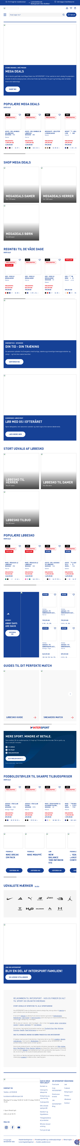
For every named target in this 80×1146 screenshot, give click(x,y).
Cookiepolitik (44, 1102)
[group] (13, 854)
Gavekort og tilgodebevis (44, 1113)
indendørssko (17, 1041)
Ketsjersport (68, 1092)
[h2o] (30, 909)
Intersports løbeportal (44, 1091)
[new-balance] (40, 899)
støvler (22, 1025)
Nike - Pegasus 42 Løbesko (11, 563)
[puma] (30, 899)
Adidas (63, 1046)
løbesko (23, 1016)
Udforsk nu (12, 633)
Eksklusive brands (56, 1095)
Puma (27, 1048)
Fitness (66, 1095)
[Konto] (67, 8)
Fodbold (67, 1088)
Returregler (68, 1140)
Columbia (16, 1030)
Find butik (55, 1084)
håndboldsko (34, 1041)
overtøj (52, 1023)
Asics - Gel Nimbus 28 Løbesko (33, 132)
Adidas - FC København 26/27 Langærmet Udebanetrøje (67, 612)
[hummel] (20, 909)
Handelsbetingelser (26, 1140)
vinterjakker (62, 1023)
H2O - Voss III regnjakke (10, 277)
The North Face (49, 1028)
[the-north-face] (60, 899)
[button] (70, 133)
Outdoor (67, 1103)
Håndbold (67, 1099)
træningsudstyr (36, 1017)
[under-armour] (60, 909)
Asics (15, 1048)
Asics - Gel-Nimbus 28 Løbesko (12, 132)
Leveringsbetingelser (26, 1142)
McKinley (60, 1028)
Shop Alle (7, 107)
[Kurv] (75, 8)
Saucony (32, 1048)
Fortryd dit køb (45, 1130)
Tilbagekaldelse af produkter (45, 1119)
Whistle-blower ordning (45, 1125)
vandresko (27, 1025)
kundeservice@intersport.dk (13, 1096)
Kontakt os (43, 1086)
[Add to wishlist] (19, 115)
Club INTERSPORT (56, 1089)
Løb (65, 1084)
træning (61, 1010)
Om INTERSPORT (58, 1081)
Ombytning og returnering (44, 1097)
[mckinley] (50, 909)
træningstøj (25, 1017)
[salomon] (40, 909)
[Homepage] (11, 8)
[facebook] (12, 1127)
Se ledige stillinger (18, 977)
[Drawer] (5, 14)
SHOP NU (12, 89)
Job (53, 1100)
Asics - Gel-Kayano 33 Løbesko (52, 563)
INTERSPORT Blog (56, 1105)
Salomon (38, 1048)
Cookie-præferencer (43, 1142)
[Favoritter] (71, 8)
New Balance (21, 1048)
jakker (56, 1023)
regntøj (15, 1025)
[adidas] (20, 899)
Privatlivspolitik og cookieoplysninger (48, 1140)
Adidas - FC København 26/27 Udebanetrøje (48, 612)
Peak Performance (30, 1030)
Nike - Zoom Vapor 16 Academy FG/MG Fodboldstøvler (52, 805)
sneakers (57, 1039)
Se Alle (37, 886)
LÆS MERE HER (15, 434)
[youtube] (19, 1127)
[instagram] (6, 1127)
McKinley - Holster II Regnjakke (52, 132)
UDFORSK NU (14, 362)
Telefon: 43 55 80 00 (10, 1092)
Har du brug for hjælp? (45, 1082)
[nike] (10, 899)
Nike (55, 1028)
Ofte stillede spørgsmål (44, 1107)
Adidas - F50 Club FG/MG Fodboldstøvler (11, 805)
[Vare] (13, 122)
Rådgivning (68, 1081)
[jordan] (70, 899)
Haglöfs (22, 1030)
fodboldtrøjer (17, 1017)
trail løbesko (37, 1025)
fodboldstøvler (57, 1016)
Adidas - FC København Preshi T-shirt (66, 646)
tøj (19, 1019)
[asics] (50, 899)
